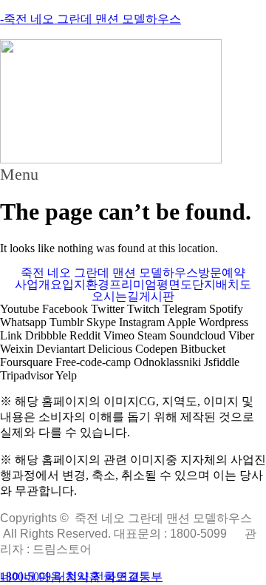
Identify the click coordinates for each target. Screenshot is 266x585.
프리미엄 (133, 285)
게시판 (156, 296)
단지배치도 (221, 285)
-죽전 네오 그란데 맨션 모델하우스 (90, 19)
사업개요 (38, 285)
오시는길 (115, 296)
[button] (133, 174)
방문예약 (221, 273)
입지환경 (85, 285)
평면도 (174, 285)
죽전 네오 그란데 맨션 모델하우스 (109, 273)
